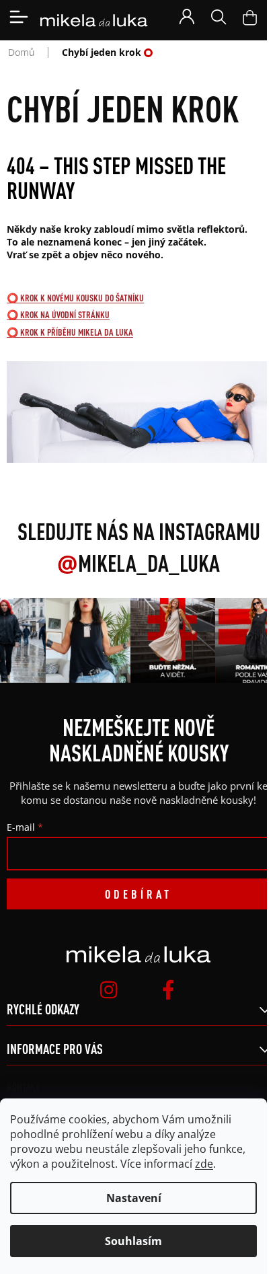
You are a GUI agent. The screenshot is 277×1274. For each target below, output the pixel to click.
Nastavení (133, 1198)
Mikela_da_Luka (138, 563)
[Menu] (18, 16)
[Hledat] (218, 16)
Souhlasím (133, 1241)
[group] (86, 640)
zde (204, 1163)
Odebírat (138, 894)
